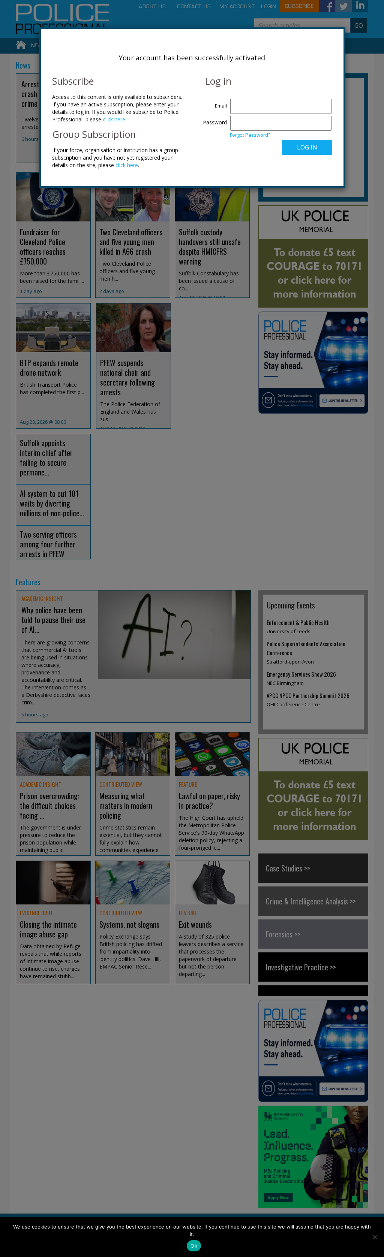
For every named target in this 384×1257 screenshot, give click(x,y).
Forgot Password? (250, 135)
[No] (374, 1237)
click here (114, 119)
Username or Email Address (213, 102)
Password (215, 122)
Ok (193, 1246)
